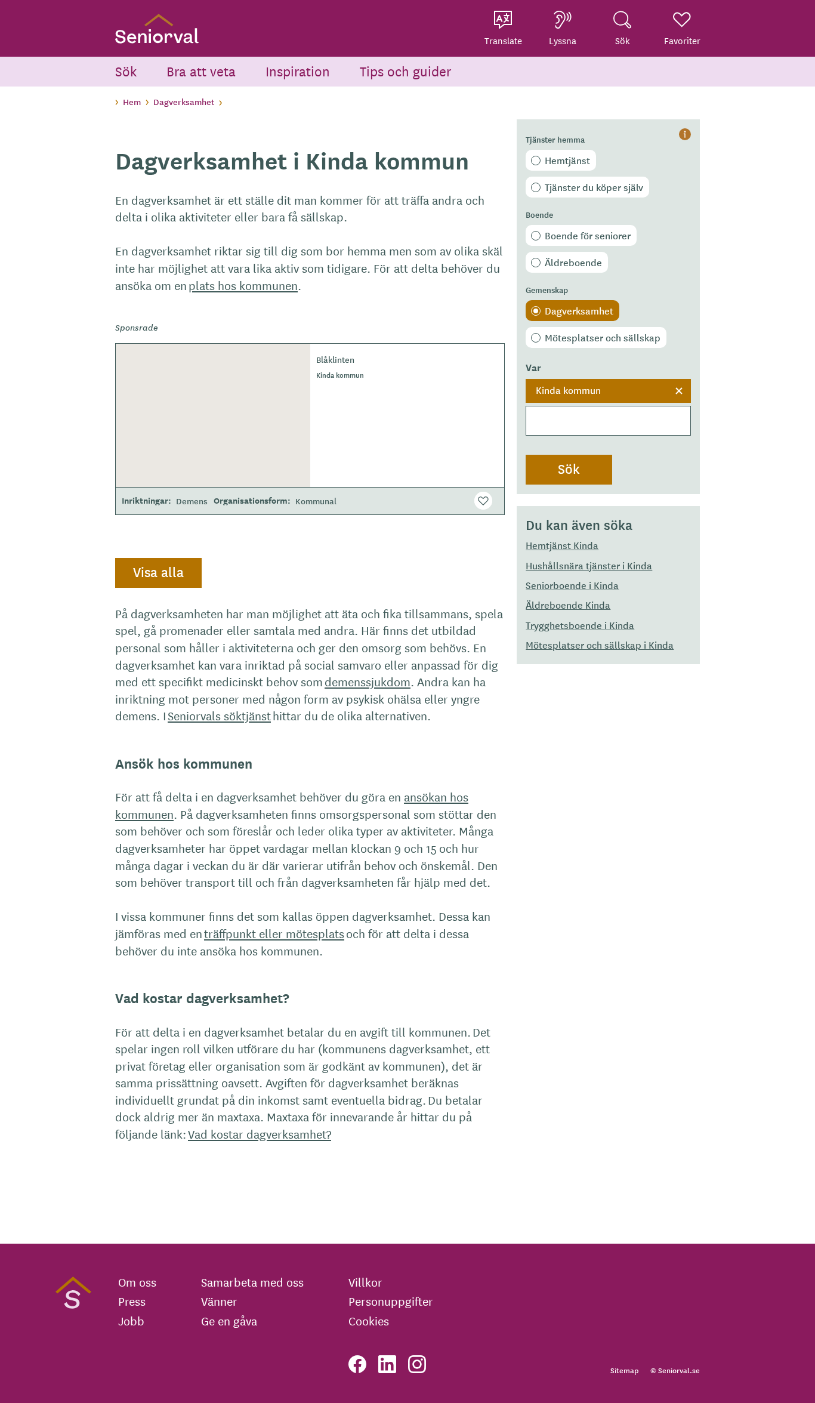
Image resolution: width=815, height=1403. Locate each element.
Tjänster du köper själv (594, 187)
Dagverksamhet (183, 101)
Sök (126, 70)
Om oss (137, 1282)
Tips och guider (406, 70)
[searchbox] (608, 421)
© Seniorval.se (675, 1370)
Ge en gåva (229, 1320)
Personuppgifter (390, 1301)
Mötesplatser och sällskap (602, 337)
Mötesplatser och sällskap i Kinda (600, 644)
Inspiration (298, 70)
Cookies (368, 1320)
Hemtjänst (567, 160)
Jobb (131, 1320)
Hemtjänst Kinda (562, 545)
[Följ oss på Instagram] (417, 1364)
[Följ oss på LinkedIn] (387, 1364)
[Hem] (157, 28)
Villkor (365, 1282)
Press (132, 1301)
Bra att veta (201, 70)
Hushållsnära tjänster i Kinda (589, 565)
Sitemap (624, 1370)
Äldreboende (573, 262)
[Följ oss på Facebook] (357, 1364)
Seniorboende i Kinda (572, 585)
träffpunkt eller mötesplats (274, 933)
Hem (132, 101)
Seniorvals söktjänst (219, 715)
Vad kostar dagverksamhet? (259, 1133)
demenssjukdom (367, 681)
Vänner (219, 1301)
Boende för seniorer (588, 235)
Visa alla (158, 571)
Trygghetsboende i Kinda (580, 625)
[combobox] (608, 407)
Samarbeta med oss (252, 1282)
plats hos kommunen (243, 285)
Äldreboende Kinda (568, 604)
